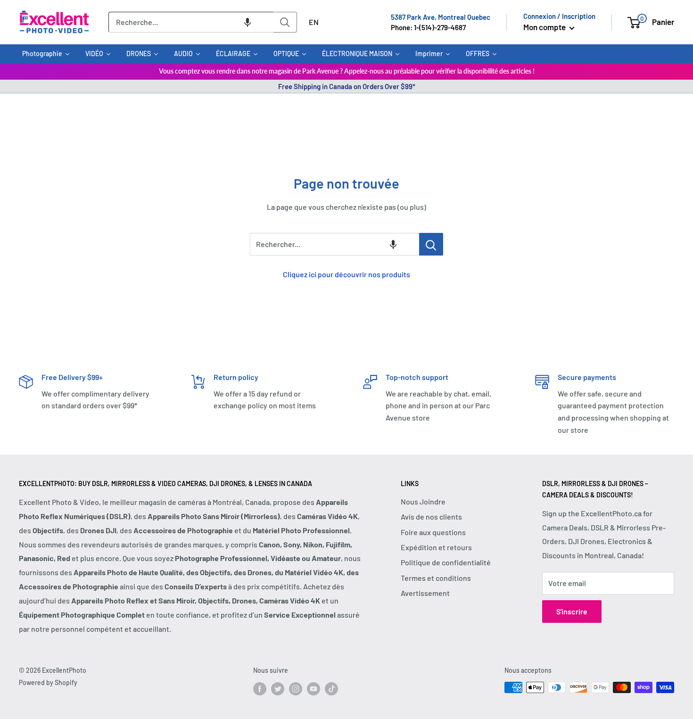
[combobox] (190, 22)
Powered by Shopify (48, 682)
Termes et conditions (436, 577)
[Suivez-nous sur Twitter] (277, 688)
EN (314, 21)
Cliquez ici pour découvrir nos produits (346, 274)
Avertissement (425, 592)
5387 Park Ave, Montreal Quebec (440, 17)
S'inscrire (571, 611)
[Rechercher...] (431, 244)
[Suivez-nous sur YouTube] (313, 688)
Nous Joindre (423, 501)
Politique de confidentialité (446, 562)
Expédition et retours (436, 547)
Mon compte (545, 27)
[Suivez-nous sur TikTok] (331, 688)
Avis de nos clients (431, 516)
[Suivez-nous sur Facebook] (259, 688)
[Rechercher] (285, 22)
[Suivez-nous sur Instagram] (295, 688)
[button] (247, 22)
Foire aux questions (433, 532)
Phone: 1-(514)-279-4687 (428, 27)
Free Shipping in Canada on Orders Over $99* (346, 86)
